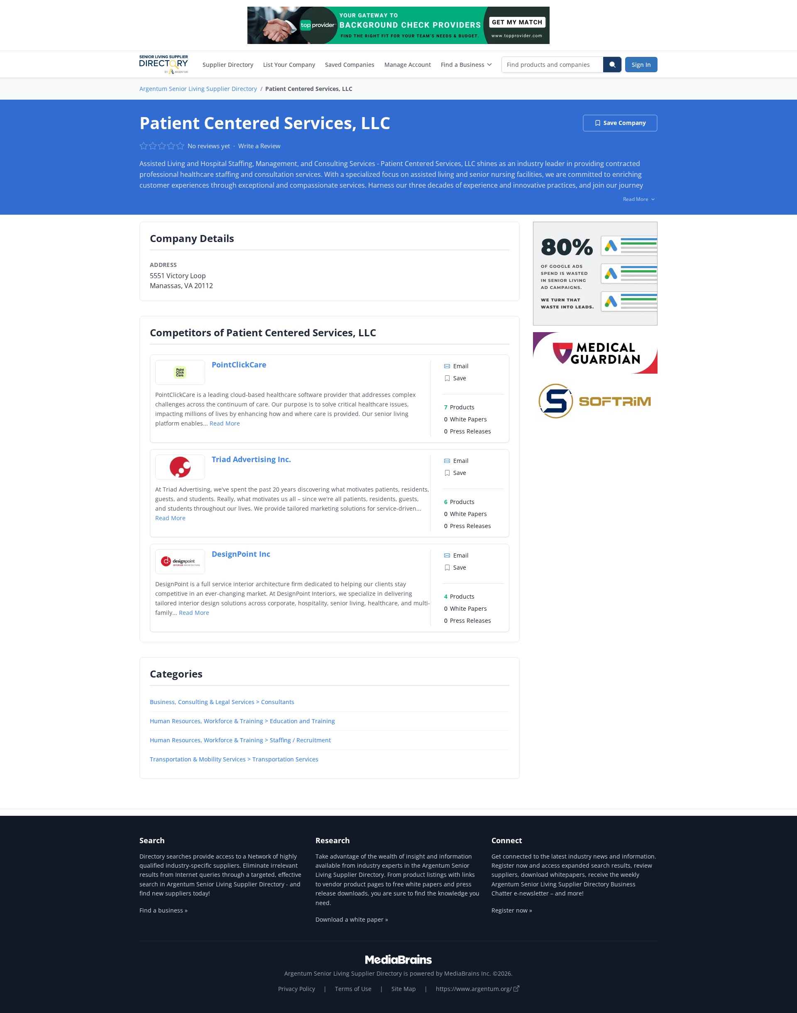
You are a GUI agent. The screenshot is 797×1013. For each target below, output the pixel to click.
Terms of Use (353, 989)
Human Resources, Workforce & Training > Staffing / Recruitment (240, 740)
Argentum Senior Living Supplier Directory (198, 89)
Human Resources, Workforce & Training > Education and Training (242, 721)
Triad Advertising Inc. (251, 459)
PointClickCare (239, 364)
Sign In (641, 65)
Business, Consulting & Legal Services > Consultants (222, 702)
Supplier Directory (228, 65)
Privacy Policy (296, 989)
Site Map (403, 989)
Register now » (511, 910)
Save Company (625, 123)
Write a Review (259, 146)
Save (459, 378)
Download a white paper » (351, 919)
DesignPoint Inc (241, 554)
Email (461, 366)
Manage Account (407, 65)
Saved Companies (349, 65)
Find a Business (462, 65)
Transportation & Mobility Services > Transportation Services (234, 759)
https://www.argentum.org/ (474, 989)
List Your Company (289, 65)
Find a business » (163, 910)
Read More (225, 423)
